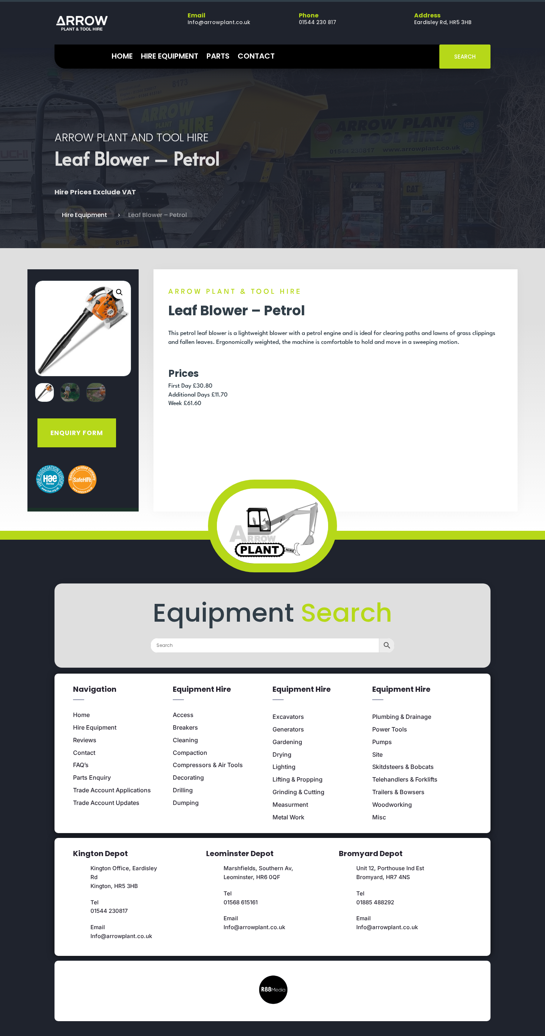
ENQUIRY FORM (76, 432)
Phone (308, 15)
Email (196, 15)
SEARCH (465, 56)
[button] (119, 292)
